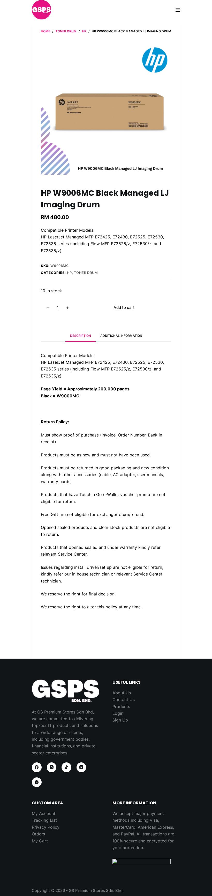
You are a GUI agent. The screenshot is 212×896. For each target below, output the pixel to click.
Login (117, 713)
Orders (38, 833)
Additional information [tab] (121, 336)
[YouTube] (81, 767)
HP (69, 273)
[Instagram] (52, 767)
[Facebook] (37, 767)
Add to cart (124, 307)
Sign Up (120, 720)
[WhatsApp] (37, 782)
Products (121, 706)
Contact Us (123, 699)
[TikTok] (66, 767)
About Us (121, 692)
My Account (43, 813)
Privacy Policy (45, 827)
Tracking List (44, 820)
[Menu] (178, 10)
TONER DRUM (86, 273)
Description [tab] (80, 336)
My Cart (40, 840)
